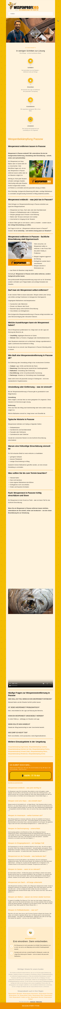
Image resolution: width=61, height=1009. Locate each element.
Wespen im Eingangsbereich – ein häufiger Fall (26, 843)
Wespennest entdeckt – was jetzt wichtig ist (24, 788)
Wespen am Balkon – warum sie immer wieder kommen (29, 897)
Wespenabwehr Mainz (38, 995)
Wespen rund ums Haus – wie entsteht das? (25, 801)
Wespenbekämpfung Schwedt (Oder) (19, 751)
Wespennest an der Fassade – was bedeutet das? (27, 856)
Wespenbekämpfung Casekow (38, 747)
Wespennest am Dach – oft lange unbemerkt (25, 882)
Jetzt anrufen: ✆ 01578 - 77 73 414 (30, 1005)
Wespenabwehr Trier (14, 995)
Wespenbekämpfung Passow (25, 138)
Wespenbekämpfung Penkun (40, 749)
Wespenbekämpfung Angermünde (18, 747)
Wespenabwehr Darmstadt (45, 993)
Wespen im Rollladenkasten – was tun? (23, 910)
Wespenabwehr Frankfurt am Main (21, 997)
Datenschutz (39, 1001)
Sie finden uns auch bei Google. (15, 782)
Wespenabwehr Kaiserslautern (30, 993)
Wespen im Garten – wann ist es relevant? (24, 869)
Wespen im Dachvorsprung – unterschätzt (24, 828)
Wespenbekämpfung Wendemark (18, 754)
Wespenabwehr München (37, 997)
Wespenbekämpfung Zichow (37, 754)
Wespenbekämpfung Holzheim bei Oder (20, 749)
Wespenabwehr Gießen (26, 995)
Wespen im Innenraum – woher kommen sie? (25, 815)
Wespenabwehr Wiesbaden (15, 993)
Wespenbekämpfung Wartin (39, 751)
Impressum (32, 1001)
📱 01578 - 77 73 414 (30, 775)
